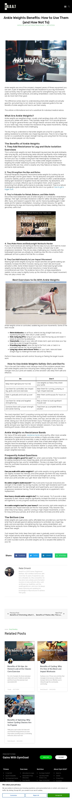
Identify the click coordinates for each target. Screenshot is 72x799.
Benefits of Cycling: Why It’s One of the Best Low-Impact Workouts (51, 669)
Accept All (58, 795)
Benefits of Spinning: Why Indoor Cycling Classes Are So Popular (19, 722)
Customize (13, 795)
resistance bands (33, 435)
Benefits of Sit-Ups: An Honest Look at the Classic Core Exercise (19, 669)
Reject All (36, 795)
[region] (36, 790)
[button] (65, 6)
